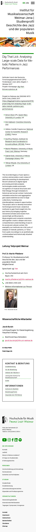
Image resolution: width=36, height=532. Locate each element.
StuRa (7, 380)
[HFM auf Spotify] (20, 439)
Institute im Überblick (11, 389)
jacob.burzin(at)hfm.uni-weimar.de (18, 340)
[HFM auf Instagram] (9, 439)
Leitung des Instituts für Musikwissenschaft (12, 376)
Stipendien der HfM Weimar (13, 395)
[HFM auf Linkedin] (16, 439)
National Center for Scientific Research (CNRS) (19, 131)
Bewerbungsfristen (11, 392)
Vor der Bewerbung (11, 369)
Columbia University (23, 122)
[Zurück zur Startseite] (18, 40)
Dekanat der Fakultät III (12, 373)
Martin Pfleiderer (11, 149)
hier (16, 269)
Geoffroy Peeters (11, 139)
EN (27, 3)
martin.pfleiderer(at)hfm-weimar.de (19, 279)
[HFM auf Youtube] (4, 439)
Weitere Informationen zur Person (18, 286)
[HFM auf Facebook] (12, 439)
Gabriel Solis (9, 156)
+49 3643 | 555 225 (13, 283)
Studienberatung (10, 366)
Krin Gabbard (10, 122)
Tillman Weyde (10, 163)
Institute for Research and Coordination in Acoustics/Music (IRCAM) (16, 141)
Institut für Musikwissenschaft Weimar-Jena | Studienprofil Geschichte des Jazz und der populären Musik (20, 21)
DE (24, 3)
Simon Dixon (10, 115)
